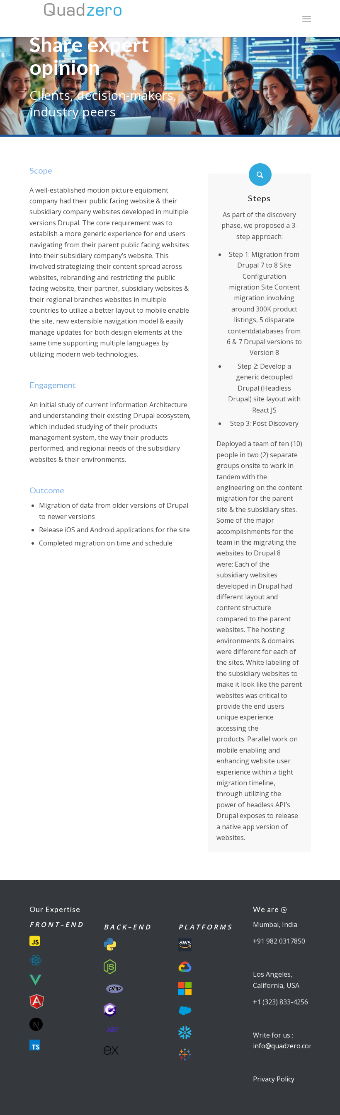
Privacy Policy (273, 1079)
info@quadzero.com (284, 1045)
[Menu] (306, 18)
